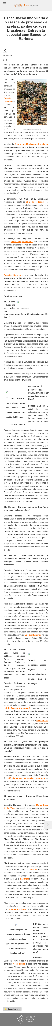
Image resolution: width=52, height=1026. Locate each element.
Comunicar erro (12, 1009)
